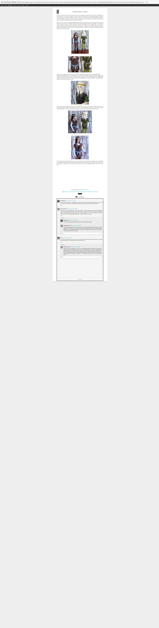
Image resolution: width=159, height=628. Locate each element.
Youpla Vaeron (95, 191)
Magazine (10, 5)
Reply (61, 205)
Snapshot (22, 5)
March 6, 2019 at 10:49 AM (75, 225)
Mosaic (14, 5)
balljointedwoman (85, 189)
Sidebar (18, 5)
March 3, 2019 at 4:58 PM (72, 208)
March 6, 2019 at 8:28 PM (75, 246)
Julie (61, 237)
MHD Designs (77, 191)
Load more (80, 279)
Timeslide (27, 5)
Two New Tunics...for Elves (80, 12)
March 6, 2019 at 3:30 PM (67, 237)
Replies (63, 217)
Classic (2, 5)
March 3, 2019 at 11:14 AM (70, 200)
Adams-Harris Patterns (69, 191)
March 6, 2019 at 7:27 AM (73, 220)
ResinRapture (62, 200)
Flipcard (5, 5)
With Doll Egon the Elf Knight (86, 191)
